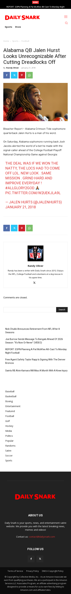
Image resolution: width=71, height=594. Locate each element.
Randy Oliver (12, 67)
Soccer (9, 455)
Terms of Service (15, 571)
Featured (10, 411)
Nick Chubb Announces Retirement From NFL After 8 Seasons (32, 331)
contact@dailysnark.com (42, 536)
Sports (15, 41)
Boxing (9, 401)
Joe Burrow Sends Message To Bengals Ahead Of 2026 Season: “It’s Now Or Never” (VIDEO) (34, 341)
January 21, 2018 (20, 207)
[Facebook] (6, 75)
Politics (9, 435)
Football (25, 41)
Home (6, 41)
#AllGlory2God (19, 188)
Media (8, 430)
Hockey (9, 425)
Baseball (9, 391)
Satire (8, 450)
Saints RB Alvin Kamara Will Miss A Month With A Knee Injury (36, 370)
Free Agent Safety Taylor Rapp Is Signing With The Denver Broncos (38, 7)
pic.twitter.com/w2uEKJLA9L (33, 193)
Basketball (10, 396)
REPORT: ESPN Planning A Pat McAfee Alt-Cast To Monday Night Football (36, 351)
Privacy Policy (32, 571)
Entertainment (12, 406)
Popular (9, 440)
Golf (7, 421)
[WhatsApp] (29, 75)
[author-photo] (35, 261)
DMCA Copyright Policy (52, 571)
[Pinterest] (21, 75)
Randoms (10, 445)
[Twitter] (14, 75)
